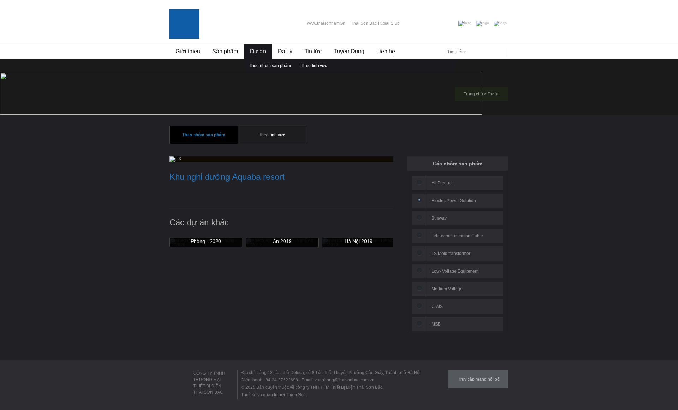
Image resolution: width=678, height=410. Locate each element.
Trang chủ (473, 93)
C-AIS (437, 306)
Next (387, 225)
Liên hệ (385, 51)
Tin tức (313, 51)
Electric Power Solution (454, 200)
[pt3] (175, 158)
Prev (376, 225)
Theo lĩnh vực (314, 65)
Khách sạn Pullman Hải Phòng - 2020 (206, 238)
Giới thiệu (188, 51)
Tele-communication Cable (457, 235)
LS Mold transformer (451, 253)
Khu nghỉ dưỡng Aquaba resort (227, 177)
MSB (436, 324)
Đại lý (285, 51)
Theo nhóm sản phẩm (270, 65)
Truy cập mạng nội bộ (479, 379)
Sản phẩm (225, 51)
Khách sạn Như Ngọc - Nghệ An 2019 (282, 238)
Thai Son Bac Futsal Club (375, 23)
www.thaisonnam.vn (326, 23)
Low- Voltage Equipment (455, 271)
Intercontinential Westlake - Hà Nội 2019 (358, 238)
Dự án (258, 51)
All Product (442, 182)
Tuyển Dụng (349, 51)
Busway (439, 218)
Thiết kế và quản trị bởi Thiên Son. (274, 394)
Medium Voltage (447, 288)
